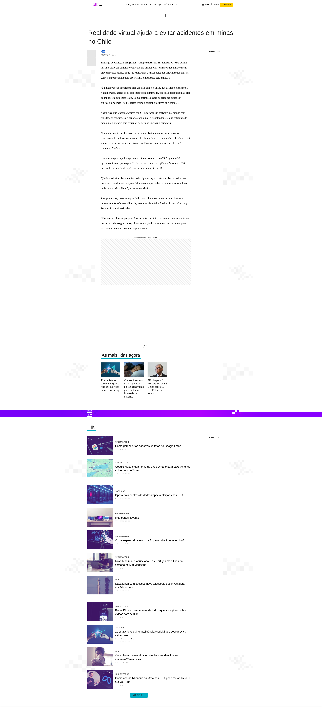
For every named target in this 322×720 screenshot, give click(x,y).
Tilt (161, 15)
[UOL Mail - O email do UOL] (206, 4)
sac (199, 5)
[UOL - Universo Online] (100, 5)
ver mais (137, 695)
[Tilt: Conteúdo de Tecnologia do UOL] (95, 4)
